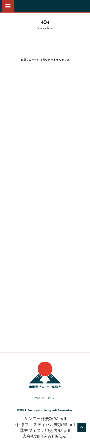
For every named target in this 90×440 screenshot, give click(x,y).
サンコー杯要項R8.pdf (45, 419)
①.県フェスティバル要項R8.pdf (45, 424)
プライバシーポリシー (45, 398)
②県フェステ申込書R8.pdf (45, 430)
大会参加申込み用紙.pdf (45, 436)
